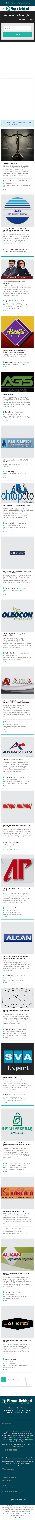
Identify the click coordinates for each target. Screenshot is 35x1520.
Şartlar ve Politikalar (9, 1477)
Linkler (28, 1410)
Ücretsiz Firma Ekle (24, 3)
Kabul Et (17, 1518)
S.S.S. (26, 1412)
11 (23, 1384)
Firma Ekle (20, 1410)
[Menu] (3, 8)
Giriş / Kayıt (11, 3)
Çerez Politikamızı (27, 1513)
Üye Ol (4, 1485)
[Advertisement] (17, 60)
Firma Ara (16, 34)
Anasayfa (22, 19)
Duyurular (18, 1412)
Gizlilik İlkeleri (7, 1480)
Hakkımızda (6, 1483)
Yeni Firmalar (8, 1410)
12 (29, 1384)
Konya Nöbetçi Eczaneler (10, 1488)
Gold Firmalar (22, 1408)
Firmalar (11, 1408)
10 (18, 1384)
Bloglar (9, 1412)
